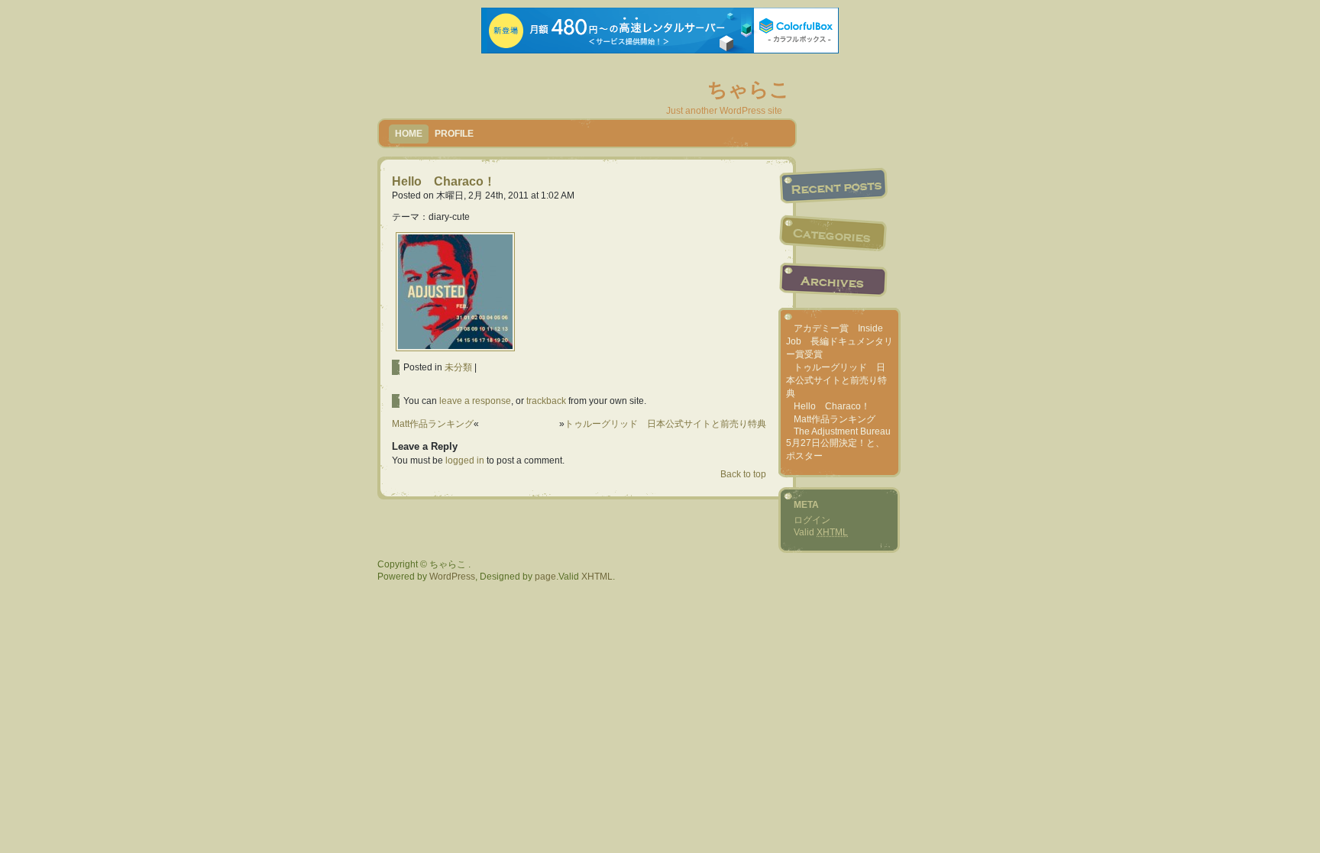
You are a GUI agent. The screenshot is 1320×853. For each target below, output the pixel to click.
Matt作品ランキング (433, 423)
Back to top (743, 474)
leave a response (475, 401)
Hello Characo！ (444, 181)
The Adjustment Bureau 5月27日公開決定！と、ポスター (838, 443)
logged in (464, 460)
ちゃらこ (748, 89)
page (545, 576)
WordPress (452, 576)
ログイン (812, 520)
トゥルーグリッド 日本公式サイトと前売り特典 (665, 423)
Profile (454, 133)
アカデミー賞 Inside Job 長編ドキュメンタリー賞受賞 (839, 341)
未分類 (458, 367)
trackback (546, 401)
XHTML (597, 576)
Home (408, 133)
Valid (821, 532)
